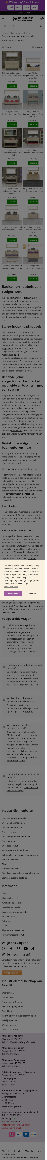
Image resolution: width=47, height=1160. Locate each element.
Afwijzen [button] (32, 593)
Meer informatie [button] (11, 587)
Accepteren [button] (13, 593)
